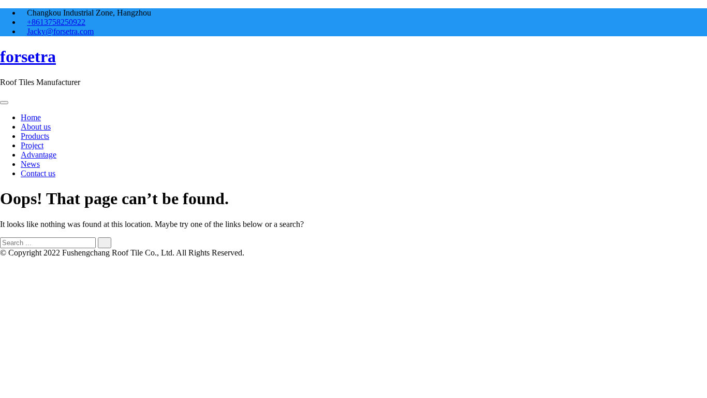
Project (32, 145)
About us (36, 126)
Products (35, 136)
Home (31, 117)
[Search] (104, 242)
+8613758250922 (56, 22)
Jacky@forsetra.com (60, 31)
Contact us (38, 173)
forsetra (28, 56)
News (30, 164)
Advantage (38, 154)
